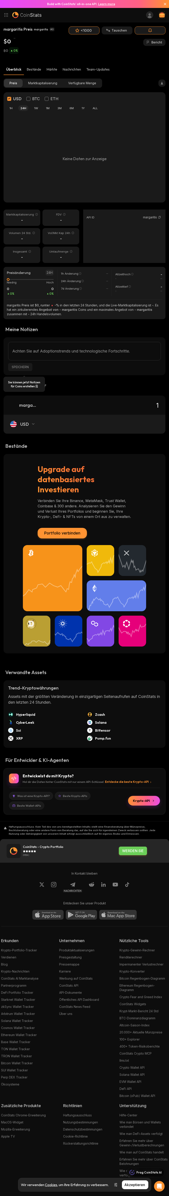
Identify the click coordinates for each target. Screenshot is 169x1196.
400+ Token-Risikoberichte (139, 1046)
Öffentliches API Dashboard (79, 999)
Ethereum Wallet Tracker (19, 1035)
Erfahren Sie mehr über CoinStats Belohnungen (143, 1161)
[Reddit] (91, 887)
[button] (159, 217)
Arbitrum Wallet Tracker (18, 1014)
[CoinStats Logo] (26, 15)
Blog (4, 964)
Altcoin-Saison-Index (134, 1025)
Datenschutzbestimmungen (82, 1129)
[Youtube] (115, 887)
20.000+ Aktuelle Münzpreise (140, 1032)
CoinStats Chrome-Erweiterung (23, 1115)
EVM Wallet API (130, 1082)
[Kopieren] (159, 217)
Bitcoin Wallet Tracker (17, 1063)
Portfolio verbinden (62, 533)
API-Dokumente (70, 992)
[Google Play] (81, 915)
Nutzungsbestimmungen (80, 1122)
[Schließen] (163, 4)
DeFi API (125, 1089)
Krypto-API (141, 801)
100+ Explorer (129, 1039)
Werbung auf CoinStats (76, 978)
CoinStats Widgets (132, 1004)
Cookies (51, 1185)
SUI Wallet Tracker (14, 1070)
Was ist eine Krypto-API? (33, 796)
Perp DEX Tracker (14, 1077)
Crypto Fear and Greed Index (140, 997)
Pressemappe (69, 964)
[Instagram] (53, 887)
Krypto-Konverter (132, 971)
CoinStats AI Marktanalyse (20, 978)
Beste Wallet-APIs (29, 805)
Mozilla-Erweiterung (15, 1129)
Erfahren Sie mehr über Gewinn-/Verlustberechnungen (141, 1143)
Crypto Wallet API (132, 1067)
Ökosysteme (10, 1084)
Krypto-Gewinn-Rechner (137, 950)
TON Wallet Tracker (15, 1049)
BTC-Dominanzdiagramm (137, 1018)
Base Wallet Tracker (15, 1042)
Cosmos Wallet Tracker (18, 1028)
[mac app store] (118, 915)
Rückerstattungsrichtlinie (80, 1143)
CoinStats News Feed (74, 1007)
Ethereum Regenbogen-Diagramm (137, 988)
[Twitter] (41, 887)
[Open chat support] (159, 1186)
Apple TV (8, 1136)
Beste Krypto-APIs (75, 796)
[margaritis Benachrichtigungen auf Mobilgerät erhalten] (150, 30)
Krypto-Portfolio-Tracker (19, 950)
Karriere (65, 971)
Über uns (65, 1014)
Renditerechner (130, 957)
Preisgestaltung (70, 957)
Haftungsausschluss (77, 1115)
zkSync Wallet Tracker (17, 1007)
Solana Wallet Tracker (17, 1021)
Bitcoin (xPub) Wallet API (137, 1096)
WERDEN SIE (133, 851)
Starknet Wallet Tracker (18, 999)
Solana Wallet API (132, 1074)
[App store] (48, 915)
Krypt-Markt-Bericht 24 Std (138, 1011)
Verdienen (8, 957)
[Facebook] (127, 887)
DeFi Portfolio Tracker (17, 992)
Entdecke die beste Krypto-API (127, 782)
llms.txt (124, 1060)
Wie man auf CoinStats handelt (141, 1152)
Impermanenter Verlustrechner (141, 964)
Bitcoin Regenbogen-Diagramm (142, 978)
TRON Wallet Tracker (16, 1056)
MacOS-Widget (12, 1122)
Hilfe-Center (128, 1115)
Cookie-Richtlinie (75, 1136)
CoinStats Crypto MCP (135, 1053)
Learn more (106, 4)
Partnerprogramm (13, 985)
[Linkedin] (103, 887)
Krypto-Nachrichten (15, 971)
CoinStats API (68, 985)
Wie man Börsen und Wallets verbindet (140, 1124)
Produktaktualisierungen (76, 950)
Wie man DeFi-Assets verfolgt (141, 1134)
